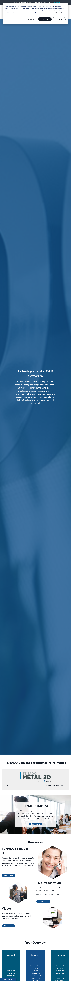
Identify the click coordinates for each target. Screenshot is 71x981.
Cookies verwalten (8, 979)
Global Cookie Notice (11, 15)
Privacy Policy (59, 13)
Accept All (45, 19)
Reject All (59, 19)
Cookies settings (31, 19)
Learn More (56, 2)
